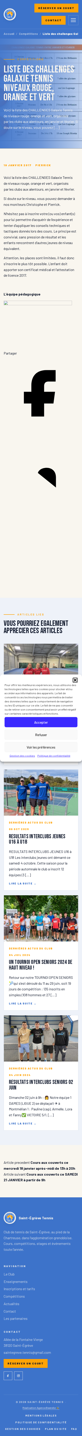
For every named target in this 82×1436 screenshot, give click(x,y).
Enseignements (16, 1281)
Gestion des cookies (22, 755)
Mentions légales (41, 1415)
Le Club (9, 1274)
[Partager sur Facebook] (41, 429)
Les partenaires (16, 1318)
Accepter (41, 722)
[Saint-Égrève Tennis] (10, 14)
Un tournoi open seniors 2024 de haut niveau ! (40, 965)
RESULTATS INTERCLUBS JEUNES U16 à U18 (37, 839)
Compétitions (28, 34)
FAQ (74, 1428)
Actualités (11, 1304)
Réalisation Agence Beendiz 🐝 (41, 1407)
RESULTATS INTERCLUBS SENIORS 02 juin (41, 1085)
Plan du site (56, 1428)
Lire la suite (23, 883)
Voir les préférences (41, 747)
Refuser (41, 734)
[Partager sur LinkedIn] (41, 504)
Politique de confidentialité (53, 755)
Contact (53, 20)
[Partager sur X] (41, 580)
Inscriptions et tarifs (19, 1289)
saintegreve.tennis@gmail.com (27, 1352)
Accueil (9, 34)
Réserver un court (56, 8)
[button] (75, 680)
